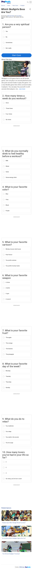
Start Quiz (16, 55)
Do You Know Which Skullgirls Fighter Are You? (14, 538)
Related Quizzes (6, 508)
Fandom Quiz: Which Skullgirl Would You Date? (14, 522)
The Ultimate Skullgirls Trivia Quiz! (11, 553)
